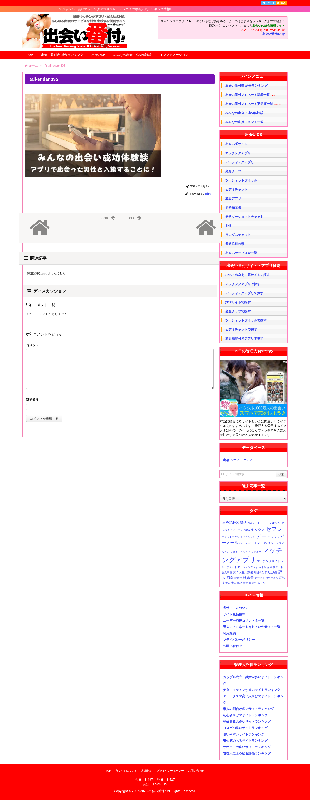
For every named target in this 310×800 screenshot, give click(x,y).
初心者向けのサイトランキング (245, 715)
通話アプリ (233, 198)
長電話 (252, 582)
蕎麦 (245, 582)
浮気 (282, 578)
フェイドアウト (239, 551)
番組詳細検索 (234, 243)
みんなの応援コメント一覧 (244, 121)
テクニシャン (247, 537)
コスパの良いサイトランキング (245, 728)
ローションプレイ (248, 567)
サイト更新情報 (234, 614)
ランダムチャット (238, 234)
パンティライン (249, 543)
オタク (276, 522)
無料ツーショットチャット (244, 216)
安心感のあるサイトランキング (245, 740)
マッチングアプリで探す (242, 284)
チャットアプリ (230, 537)
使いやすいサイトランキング (243, 734)
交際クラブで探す (238, 311)
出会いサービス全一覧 (241, 252)
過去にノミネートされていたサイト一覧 (251, 627)
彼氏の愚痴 (271, 572)
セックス (258, 530)
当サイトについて (235, 608)
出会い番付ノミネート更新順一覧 (253, 104)
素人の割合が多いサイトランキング (248, 709)
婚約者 (249, 572)
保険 (269, 567)
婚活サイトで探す (238, 302)
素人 (233, 582)
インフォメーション (174, 55)
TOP (29, 55)
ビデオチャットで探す (241, 329)
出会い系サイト (236, 143)
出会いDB (98, 55)
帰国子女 (259, 572)
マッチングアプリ (238, 153)
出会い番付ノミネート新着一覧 (250, 94)
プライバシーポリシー (239, 639)
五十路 (262, 567)
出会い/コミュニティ (238, 460)
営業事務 (227, 572)
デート (263, 536)
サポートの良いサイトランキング (247, 747)
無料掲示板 (233, 207)
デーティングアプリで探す (244, 293)
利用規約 (229, 633)
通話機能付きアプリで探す (244, 338)
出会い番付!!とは (273, 34)
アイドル (266, 523)
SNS (228, 225)
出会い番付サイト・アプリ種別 (253, 265)
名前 (120, 400)
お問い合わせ (232, 646)
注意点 (274, 578)
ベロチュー (255, 551)
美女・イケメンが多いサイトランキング (251, 690)
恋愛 (230, 578)
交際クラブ (233, 171)
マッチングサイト (268, 561)
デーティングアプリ (239, 162)
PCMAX (232, 522)
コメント (32, 345)
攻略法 (238, 578)
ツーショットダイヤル (241, 180)
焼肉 (227, 582)
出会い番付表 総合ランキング (62, 55)
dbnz (208, 194)
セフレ (274, 529)
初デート (278, 567)
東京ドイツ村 (262, 578)
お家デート (254, 523)
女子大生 (239, 572)
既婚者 (248, 578)
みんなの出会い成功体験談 (132, 55)
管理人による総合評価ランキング (247, 753)
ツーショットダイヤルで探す (246, 320)
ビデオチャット (236, 189)
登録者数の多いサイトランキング (247, 721)
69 (223, 523)
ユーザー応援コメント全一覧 (243, 620)
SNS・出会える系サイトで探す (247, 274)
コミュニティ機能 (240, 530)
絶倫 (239, 582)
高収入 (261, 582)
